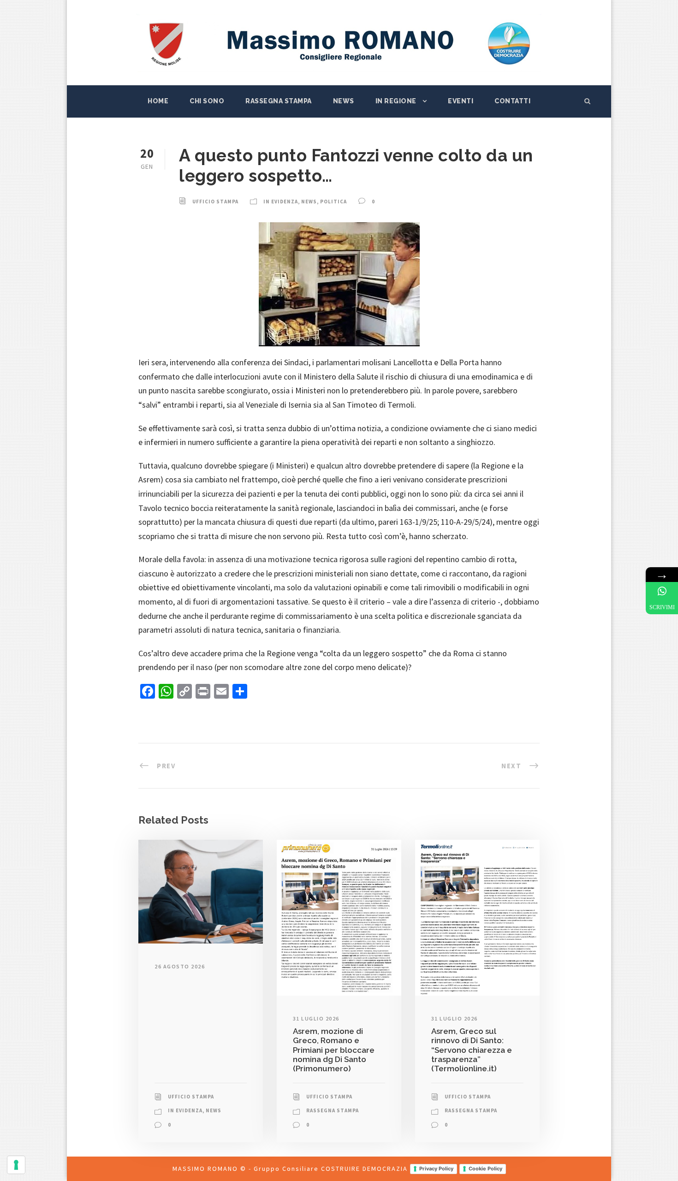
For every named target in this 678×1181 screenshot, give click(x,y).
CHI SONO (207, 101)
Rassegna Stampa (278, 101)
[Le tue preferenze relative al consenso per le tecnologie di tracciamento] (16, 1165)
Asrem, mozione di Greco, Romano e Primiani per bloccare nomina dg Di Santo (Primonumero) (334, 1050)
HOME (158, 101)
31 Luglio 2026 (316, 1018)
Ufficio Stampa (215, 201)
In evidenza (280, 201)
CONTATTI (512, 101)
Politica (333, 201)
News (343, 101)
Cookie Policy (485, 1168)
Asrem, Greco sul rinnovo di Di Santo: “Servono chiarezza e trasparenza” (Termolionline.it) (471, 1050)
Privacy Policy (436, 1168)
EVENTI (460, 101)
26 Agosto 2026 (180, 966)
